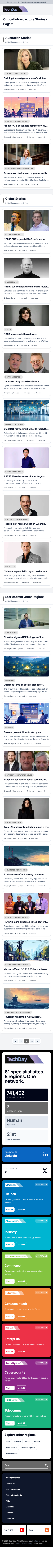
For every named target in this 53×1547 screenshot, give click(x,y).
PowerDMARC (38, 1543)
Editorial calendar (13, 1489)
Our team (9, 1512)
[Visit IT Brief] (19, 1328)
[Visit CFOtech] (19, 1185)
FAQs (8, 1501)
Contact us (10, 1483)
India (27, 1441)
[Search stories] (46, 1465)
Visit (8, 1209)
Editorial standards (14, 1495)
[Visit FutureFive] (19, 1293)
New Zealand (11, 1447)
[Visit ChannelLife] (19, 1221)
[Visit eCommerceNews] (19, 1256)
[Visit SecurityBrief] (19, 1363)
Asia (8, 1441)
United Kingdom (28, 1447)
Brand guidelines (13, 1478)
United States (11, 1453)
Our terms (10, 1518)
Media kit (21, 1209)
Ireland (37, 1441)
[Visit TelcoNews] (19, 1400)
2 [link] (26, 1041)
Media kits (10, 1507)
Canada (17, 1441)
